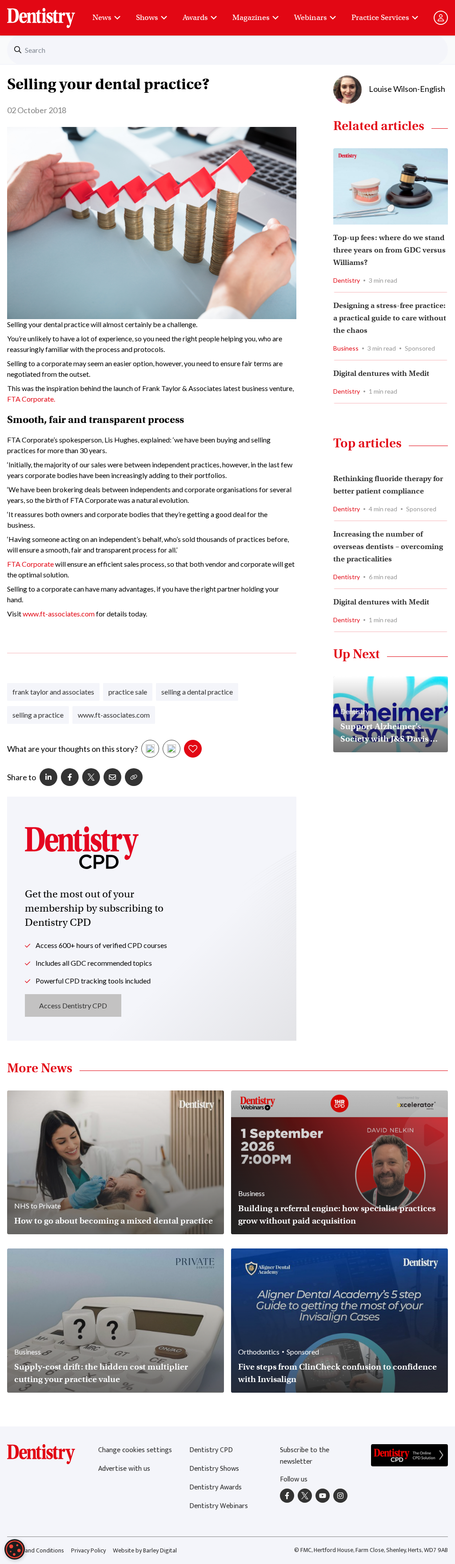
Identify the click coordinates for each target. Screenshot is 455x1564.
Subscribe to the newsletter (304, 1456)
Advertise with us (124, 1469)
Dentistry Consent (51, 13)
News (101, 17)
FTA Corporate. (31, 399)
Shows (147, 17)
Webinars (310, 17)
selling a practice (38, 715)
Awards (195, 17)
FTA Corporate (30, 564)
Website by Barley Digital (145, 1550)
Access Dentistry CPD (73, 1005)
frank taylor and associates (53, 691)
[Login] (441, 18)
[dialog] (14, 1549)
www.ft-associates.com (59, 613)
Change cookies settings (135, 1450)
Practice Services (380, 17)
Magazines (250, 17)
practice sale (127, 691)
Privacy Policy (88, 1550)
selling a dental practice (197, 691)
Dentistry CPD (211, 1450)
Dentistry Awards (215, 1487)
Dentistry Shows (214, 1469)
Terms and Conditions (35, 1550)
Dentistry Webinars (218, 1506)
